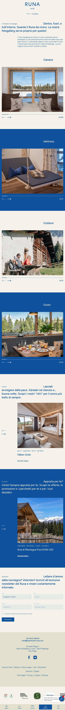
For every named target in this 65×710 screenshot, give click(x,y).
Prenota (45, 708)
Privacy (30, 675)
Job (35, 667)
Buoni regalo (27, 667)
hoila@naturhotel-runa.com (32, 641)
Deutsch (30, 671)
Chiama (19, 708)
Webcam (18, 667)
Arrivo (6, 708)
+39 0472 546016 (32, 638)
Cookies (38, 675)
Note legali (22, 675)
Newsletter (42, 667)
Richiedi (32, 708)
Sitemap (45, 675)
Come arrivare (8, 667)
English (36, 671)
